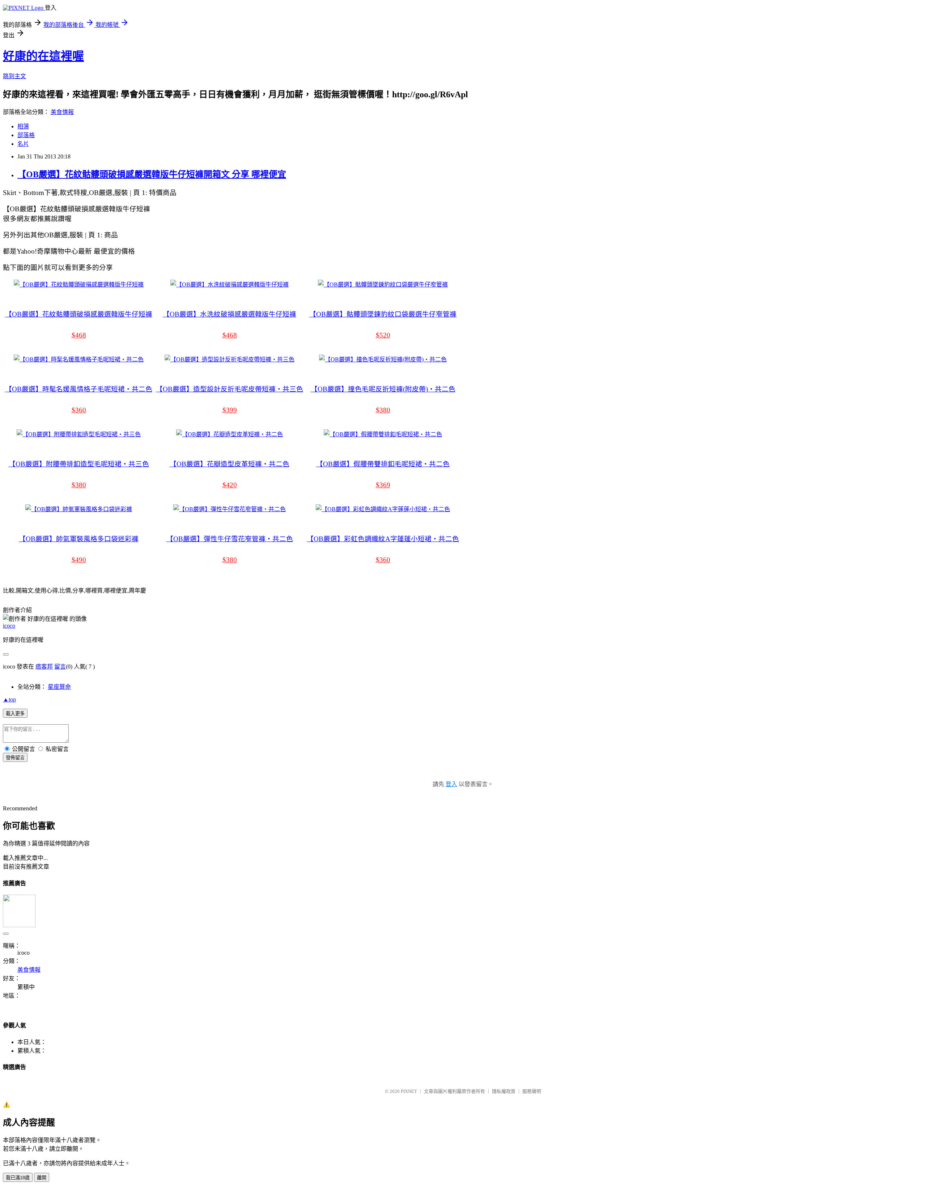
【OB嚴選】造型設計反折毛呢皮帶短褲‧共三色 (229, 389)
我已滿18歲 (18, 1177)
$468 (79, 335)
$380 (383, 410)
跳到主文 (14, 76)
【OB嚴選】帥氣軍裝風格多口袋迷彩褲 (79, 539)
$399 (229, 410)
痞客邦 (44, 666)
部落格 (26, 135)
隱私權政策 (503, 1091)
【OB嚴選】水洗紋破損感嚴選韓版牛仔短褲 (229, 314)
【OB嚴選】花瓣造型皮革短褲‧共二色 (229, 464)
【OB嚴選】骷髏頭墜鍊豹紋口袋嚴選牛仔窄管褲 (382, 314)
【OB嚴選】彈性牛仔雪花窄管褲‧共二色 (229, 539)
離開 (41, 1177)
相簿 (23, 126)
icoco (9, 626)
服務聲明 (531, 1091)
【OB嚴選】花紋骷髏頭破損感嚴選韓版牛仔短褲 (78, 314)
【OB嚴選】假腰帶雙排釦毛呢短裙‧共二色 (383, 464)
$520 (383, 335)
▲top (9, 699)
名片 (23, 144)
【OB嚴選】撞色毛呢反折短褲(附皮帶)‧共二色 (383, 389)
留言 (60, 666)
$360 (79, 410)
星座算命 (59, 687)
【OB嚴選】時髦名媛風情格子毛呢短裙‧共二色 (78, 389)
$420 (229, 485)
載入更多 (15, 713)
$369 (383, 485)
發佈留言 (15, 757)
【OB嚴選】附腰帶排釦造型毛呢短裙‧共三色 (79, 464)
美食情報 (62, 112)
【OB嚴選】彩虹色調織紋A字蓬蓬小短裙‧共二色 (383, 539)
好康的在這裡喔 (43, 56)
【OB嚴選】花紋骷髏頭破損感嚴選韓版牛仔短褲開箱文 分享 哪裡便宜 (151, 174)
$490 (79, 560)
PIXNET (409, 1091)
